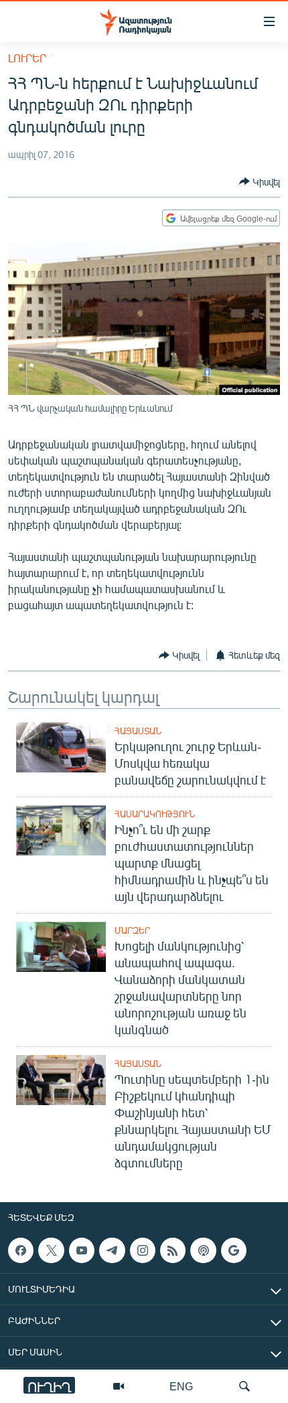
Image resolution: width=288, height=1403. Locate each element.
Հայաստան (138, 731)
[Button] (259, 181)
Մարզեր (132, 930)
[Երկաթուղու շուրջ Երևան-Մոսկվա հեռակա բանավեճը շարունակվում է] (61, 747)
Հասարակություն (155, 814)
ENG (181, 1386)
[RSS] (173, 1250)
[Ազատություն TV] (118, 1386)
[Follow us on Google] (233, 1250)
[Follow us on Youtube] (81, 1250)
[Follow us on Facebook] (20, 1250)
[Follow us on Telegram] (112, 1250)
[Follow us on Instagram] (142, 1250)
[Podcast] (203, 1250)
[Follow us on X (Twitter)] (51, 1250)
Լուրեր (27, 58)
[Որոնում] (244, 1386)
